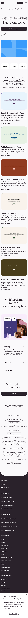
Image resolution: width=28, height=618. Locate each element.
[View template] (14, 108)
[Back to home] (3, 3)
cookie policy (7, 608)
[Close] (26, 595)
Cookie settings (14, 614)
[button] (5, 487)
